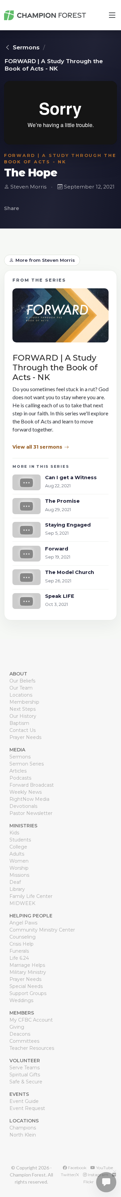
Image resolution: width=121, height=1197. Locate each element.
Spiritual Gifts (24, 1075)
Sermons (26, 47)
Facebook (76, 1167)
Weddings (21, 1000)
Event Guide (24, 1101)
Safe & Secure (25, 1082)
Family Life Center (30, 896)
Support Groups (27, 993)
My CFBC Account (31, 1020)
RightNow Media (29, 799)
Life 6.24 (19, 958)
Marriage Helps (27, 965)
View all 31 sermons (37, 447)
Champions (22, 1128)
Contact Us (22, 730)
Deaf (15, 882)
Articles (18, 771)
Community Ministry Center (42, 930)
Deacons (19, 1034)
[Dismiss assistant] (114, 1171)
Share (11, 208)
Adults (16, 854)
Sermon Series (26, 764)
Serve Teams (24, 1068)
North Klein (22, 1135)
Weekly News (25, 792)
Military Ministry (27, 972)
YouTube (104, 1167)
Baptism (19, 723)
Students (20, 840)
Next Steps (22, 709)
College (18, 847)
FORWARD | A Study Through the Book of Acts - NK (54, 65)
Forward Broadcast (31, 785)
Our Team (21, 688)
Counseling (22, 937)
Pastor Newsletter (30, 813)
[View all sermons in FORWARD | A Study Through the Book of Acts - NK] (60, 317)
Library (17, 889)
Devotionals (23, 806)
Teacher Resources (31, 1048)
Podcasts (20, 778)
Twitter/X (70, 1174)
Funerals (19, 951)
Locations (20, 695)
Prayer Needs (25, 737)
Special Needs (26, 986)
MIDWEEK (22, 903)
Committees (24, 1041)
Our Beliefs (22, 681)
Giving (16, 1027)
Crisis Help (21, 944)
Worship (19, 868)
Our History (22, 716)
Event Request (27, 1108)
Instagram (97, 1174)
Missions (19, 875)
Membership (24, 702)
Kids (14, 833)
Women (19, 861)
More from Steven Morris (45, 260)
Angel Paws (23, 923)
